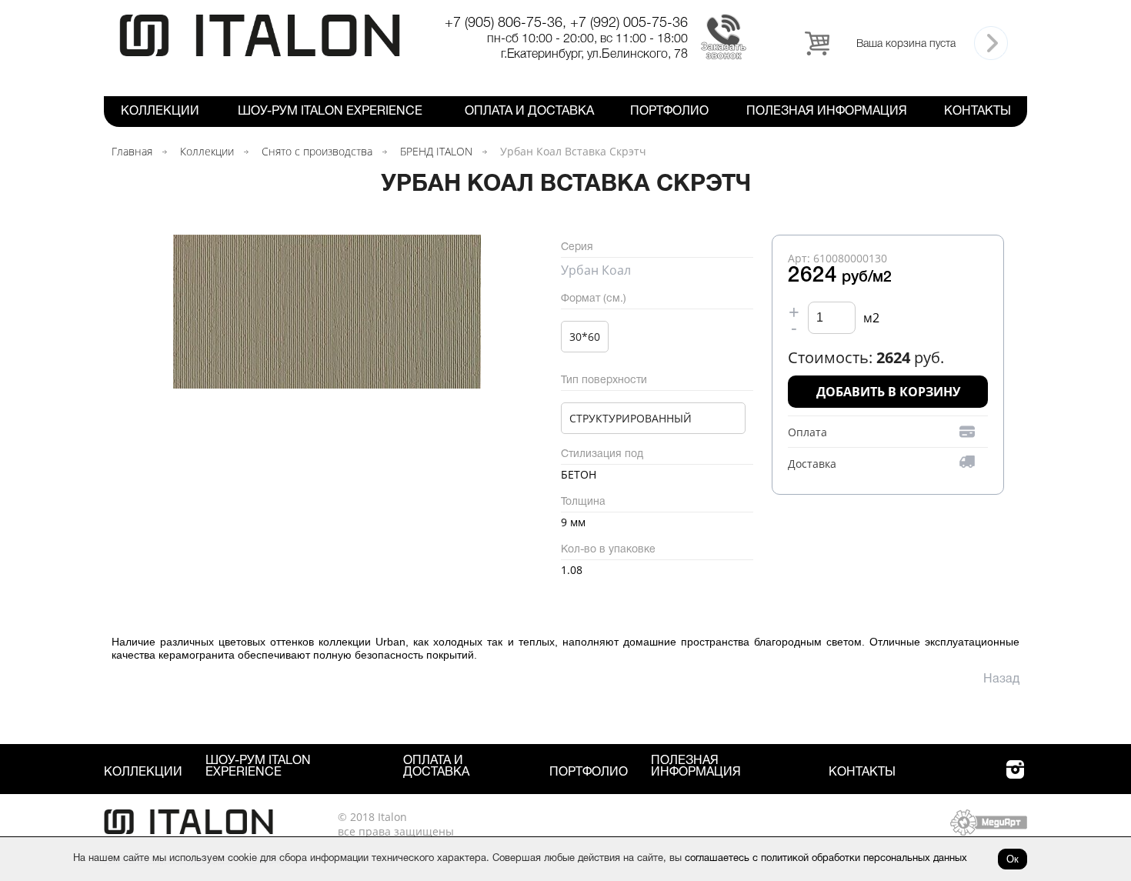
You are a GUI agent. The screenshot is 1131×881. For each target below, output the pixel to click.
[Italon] (259, 53)
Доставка (812, 463)
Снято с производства (317, 151)
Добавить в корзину (888, 391)
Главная (132, 151)
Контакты (977, 111)
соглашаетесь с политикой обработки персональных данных (826, 858)
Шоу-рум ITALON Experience (330, 111)
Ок (1012, 859)
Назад (1001, 679)
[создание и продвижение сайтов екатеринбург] (988, 831)
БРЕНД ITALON (436, 151)
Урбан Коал (596, 270)
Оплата (807, 432)
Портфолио (669, 111)
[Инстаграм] (1015, 778)
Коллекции (160, 111)
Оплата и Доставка (529, 111)
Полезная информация (826, 111)
